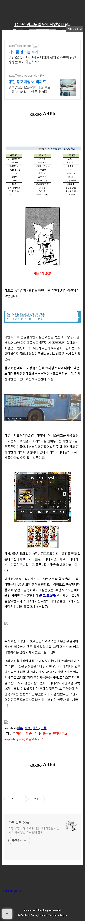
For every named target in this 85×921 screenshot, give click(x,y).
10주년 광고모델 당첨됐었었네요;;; (42, 24)
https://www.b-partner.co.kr (23, 75)
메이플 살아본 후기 (23, 52)
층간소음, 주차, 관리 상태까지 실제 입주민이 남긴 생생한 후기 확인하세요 (42, 60)
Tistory (38, 910)
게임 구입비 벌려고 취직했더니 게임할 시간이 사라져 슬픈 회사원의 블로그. (33, 830)
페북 (36, 728)
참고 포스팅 (47, 595)
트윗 (28, 728)
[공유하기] (17, 799)
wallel (58, 910)
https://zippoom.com (20, 45)
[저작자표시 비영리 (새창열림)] (48, 799)
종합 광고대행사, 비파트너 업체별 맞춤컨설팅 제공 (29, 82)
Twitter (33, 915)
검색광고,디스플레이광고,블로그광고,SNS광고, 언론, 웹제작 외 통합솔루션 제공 (30, 89)
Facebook (43, 915)
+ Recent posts (12, 891)
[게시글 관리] (22, 799)
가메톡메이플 (19, 823)
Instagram (62, 915)
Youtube (53, 915)
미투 (20, 728)
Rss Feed (22, 915)
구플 (43, 728)
